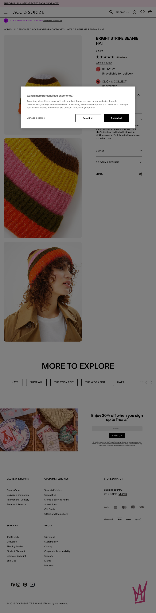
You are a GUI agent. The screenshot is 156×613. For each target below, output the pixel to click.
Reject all (88, 118)
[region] (78, 107)
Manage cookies (36, 118)
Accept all (116, 118)
